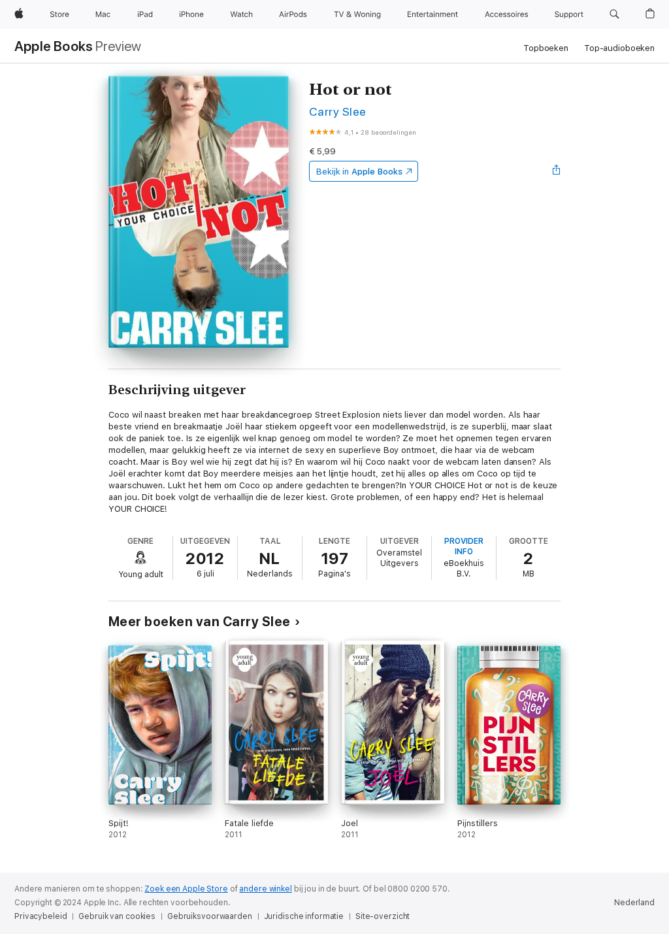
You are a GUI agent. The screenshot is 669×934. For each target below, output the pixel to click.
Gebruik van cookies (116, 916)
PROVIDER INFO (463, 546)
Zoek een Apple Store (186, 888)
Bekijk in (359, 171)
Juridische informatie (304, 916)
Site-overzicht (382, 916)
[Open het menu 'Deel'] (556, 171)
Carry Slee (338, 111)
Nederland (634, 902)
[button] (614, 14)
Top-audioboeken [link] (619, 48)
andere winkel (265, 888)
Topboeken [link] (545, 48)
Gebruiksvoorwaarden (209, 916)
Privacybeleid (40, 916)
